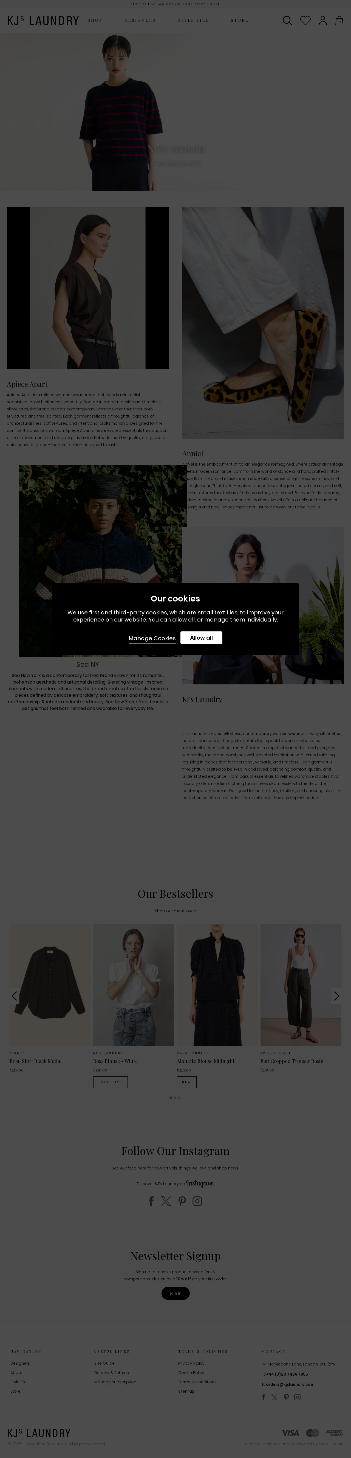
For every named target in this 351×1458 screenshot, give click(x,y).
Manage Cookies (152, 638)
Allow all (201, 638)
